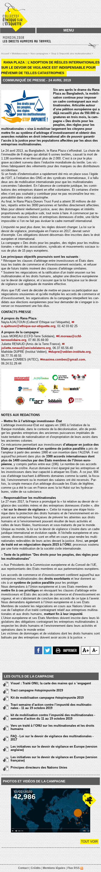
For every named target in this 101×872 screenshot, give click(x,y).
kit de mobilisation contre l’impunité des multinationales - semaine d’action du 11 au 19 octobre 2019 (53, 716)
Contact (23, 868)
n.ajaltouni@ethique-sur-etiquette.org (28, 326)
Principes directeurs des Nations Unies (39, 767)
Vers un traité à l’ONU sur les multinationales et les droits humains (52, 727)
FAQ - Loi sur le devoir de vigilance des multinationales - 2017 (52, 737)
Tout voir (89, 841)
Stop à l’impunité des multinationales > (72, 53)
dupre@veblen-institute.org (71, 351)
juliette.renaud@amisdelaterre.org (26, 348)
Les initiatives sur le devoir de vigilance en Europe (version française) (54, 758)
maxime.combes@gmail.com (64, 359)
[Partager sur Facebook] (39, 650)
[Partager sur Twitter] (48, 650)
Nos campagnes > (40, 53)
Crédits (36, 868)
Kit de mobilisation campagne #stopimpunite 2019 (47, 697)
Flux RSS (73, 868)
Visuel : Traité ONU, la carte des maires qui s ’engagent (51, 683)
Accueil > (6, 53)
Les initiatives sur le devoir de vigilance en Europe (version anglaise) (54, 748)
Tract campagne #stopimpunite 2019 (37, 690)
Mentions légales (54, 868)
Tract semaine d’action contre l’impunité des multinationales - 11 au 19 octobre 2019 (51, 706)
